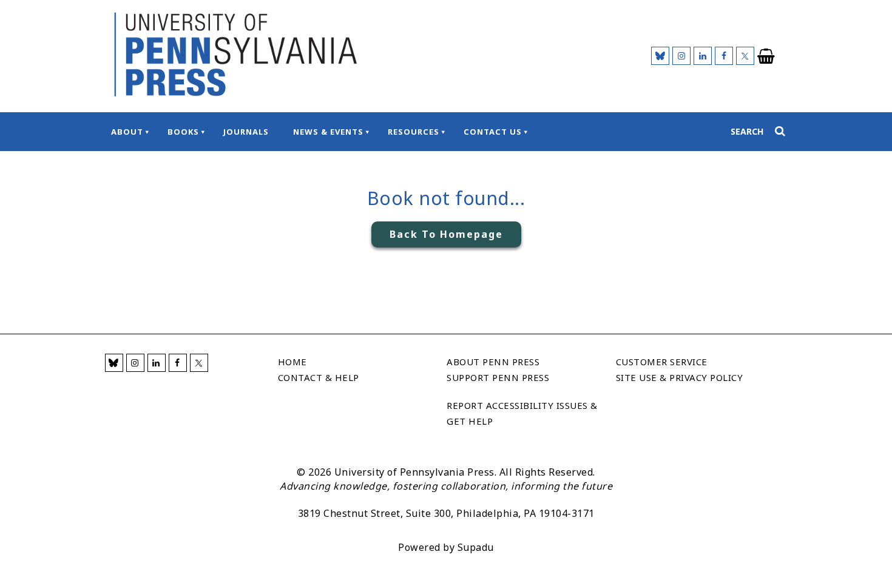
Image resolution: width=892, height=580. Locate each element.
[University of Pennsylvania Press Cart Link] (766, 56)
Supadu (476, 547)
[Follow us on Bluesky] (660, 56)
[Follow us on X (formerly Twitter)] (745, 56)
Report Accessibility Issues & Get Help (522, 413)
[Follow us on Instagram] (681, 56)
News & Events (328, 131)
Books (183, 131)
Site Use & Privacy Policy (679, 377)
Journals (246, 131)
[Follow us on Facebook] (724, 56)
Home (292, 362)
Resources (413, 131)
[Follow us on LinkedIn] (703, 56)
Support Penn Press (498, 377)
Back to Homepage (446, 234)
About (127, 131)
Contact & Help (318, 377)
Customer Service (662, 362)
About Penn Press (493, 362)
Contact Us (493, 131)
